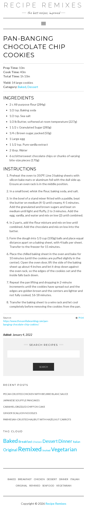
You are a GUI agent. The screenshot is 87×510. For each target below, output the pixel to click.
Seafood (46, 450)
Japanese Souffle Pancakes (21, 400)
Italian (76, 441)
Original (10, 449)
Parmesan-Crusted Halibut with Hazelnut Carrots (37, 419)
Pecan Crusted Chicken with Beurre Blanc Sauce (35, 394)
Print (81, 317)
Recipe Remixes (43, 5)
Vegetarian (64, 449)
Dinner (65, 441)
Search (43, 366)
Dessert (32, 87)
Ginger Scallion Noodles (20, 413)
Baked (22, 87)
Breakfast (25, 441)
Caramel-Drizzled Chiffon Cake (24, 406)
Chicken (37, 441)
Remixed (30, 449)
